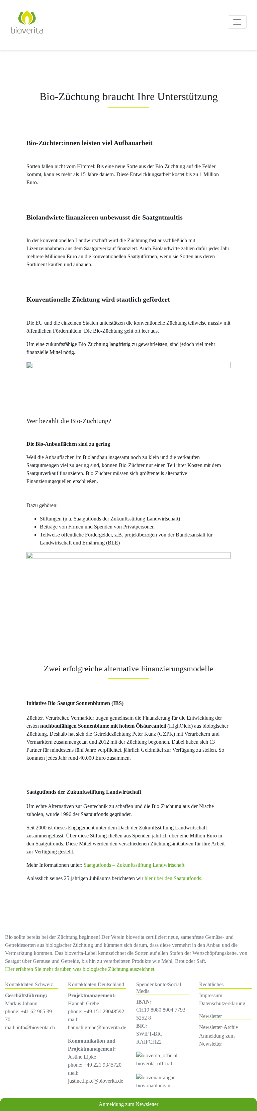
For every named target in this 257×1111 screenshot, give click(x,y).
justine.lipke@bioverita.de (95, 1081)
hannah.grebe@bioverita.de (97, 1027)
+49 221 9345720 (102, 1065)
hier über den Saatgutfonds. (173, 878)
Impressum (210, 995)
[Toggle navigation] (237, 22)
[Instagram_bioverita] (156, 1055)
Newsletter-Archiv (218, 1027)
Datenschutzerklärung (222, 1003)
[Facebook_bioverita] (156, 1077)
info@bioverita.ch (36, 1027)
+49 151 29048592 (104, 1011)
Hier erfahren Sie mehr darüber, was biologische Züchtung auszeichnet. (80, 969)
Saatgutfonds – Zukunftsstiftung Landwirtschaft (134, 865)
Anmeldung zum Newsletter (128, 1104)
